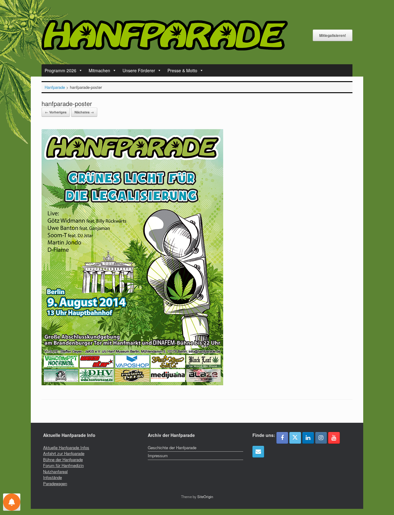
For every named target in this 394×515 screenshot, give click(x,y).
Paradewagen (55, 483)
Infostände (52, 477)
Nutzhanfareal (55, 471)
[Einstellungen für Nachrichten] (11, 502)
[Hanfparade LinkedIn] (308, 438)
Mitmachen (99, 70)
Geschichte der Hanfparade (172, 447)
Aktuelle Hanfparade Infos (66, 447)
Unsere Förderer (139, 70)
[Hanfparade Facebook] (282, 438)
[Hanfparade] (165, 35)
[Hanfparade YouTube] (334, 438)
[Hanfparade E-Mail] (258, 452)
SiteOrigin (205, 496)
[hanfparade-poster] (132, 383)
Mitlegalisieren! (332, 35)
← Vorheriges (55, 112)
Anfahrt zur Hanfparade (63, 453)
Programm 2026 (60, 70)
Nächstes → (84, 112)
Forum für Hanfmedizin (63, 465)
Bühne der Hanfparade (63, 459)
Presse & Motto (182, 70)
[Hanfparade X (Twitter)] (295, 438)
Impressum (158, 455)
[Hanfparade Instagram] (321, 438)
